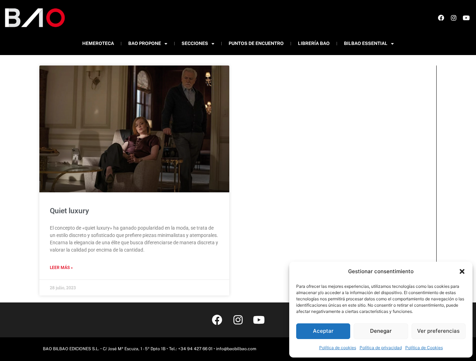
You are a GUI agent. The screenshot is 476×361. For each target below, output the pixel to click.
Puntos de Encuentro (256, 43)
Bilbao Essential (365, 43)
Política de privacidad (381, 347)
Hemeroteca (98, 43)
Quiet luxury (69, 211)
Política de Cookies (424, 347)
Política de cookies (337, 347)
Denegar (381, 331)
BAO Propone (144, 43)
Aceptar (323, 331)
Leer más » (61, 267)
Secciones (195, 43)
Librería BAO (314, 43)
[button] (462, 271)
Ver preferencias (438, 331)
